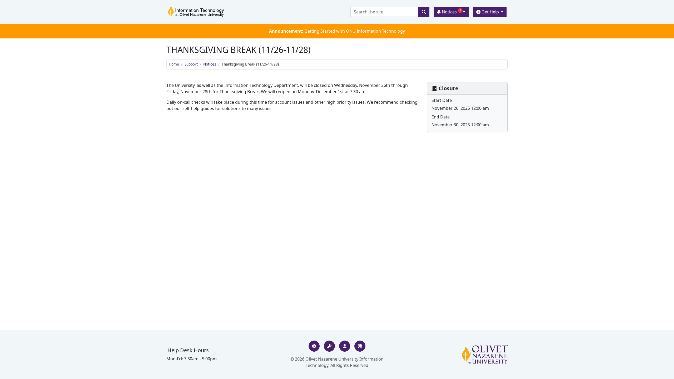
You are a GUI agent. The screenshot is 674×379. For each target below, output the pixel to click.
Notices (451, 12)
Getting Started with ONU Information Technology (337, 31)
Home (174, 64)
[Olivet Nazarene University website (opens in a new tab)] (485, 354)
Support (191, 64)
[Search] (423, 12)
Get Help (490, 12)
